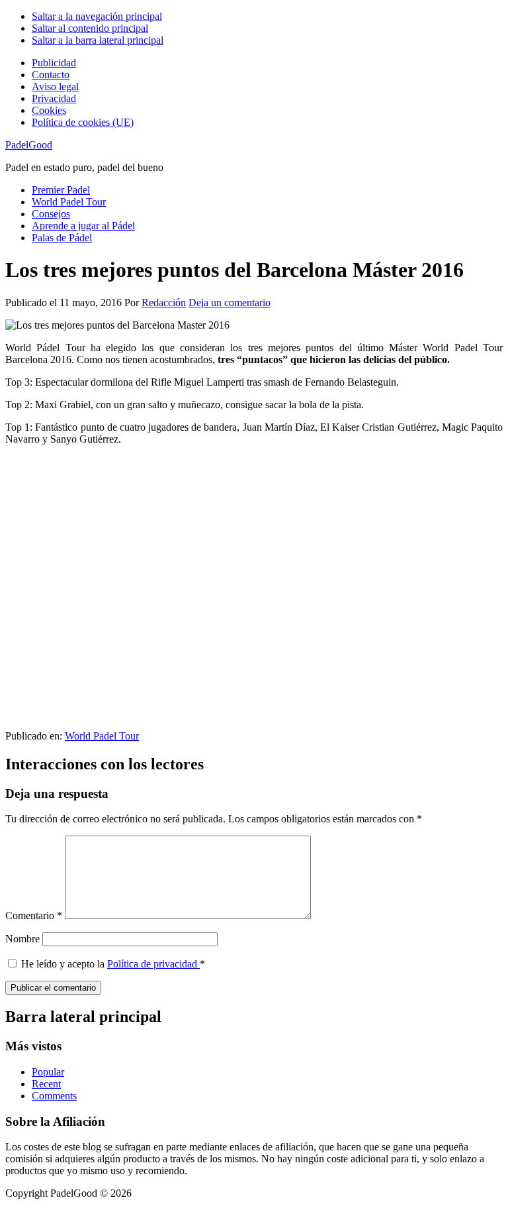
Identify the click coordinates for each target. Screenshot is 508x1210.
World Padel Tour (102, 736)
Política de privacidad (153, 963)
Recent (46, 1083)
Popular (48, 1071)
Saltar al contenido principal (90, 28)
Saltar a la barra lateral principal (97, 40)
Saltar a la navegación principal (97, 16)
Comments (54, 1095)
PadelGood (28, 144)
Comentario (33, 915)
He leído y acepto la (113, 963)
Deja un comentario (230, 302)
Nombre (22, 938)
